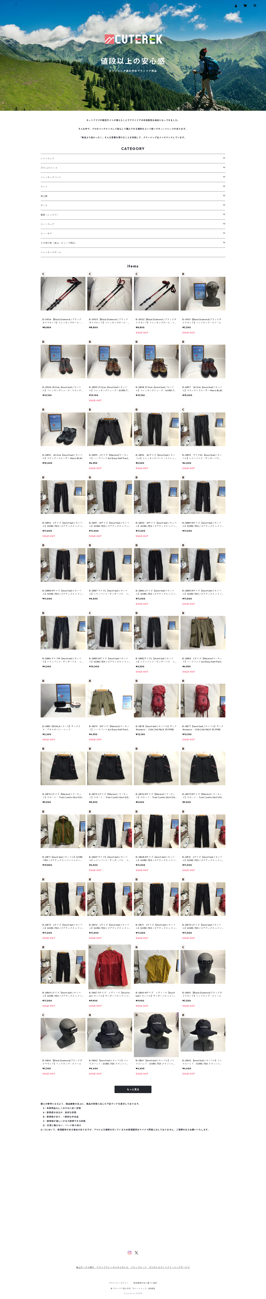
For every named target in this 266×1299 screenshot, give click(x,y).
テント (44, 186)
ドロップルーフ (139, 1267)
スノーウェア (47, 224)
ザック (44, 205)
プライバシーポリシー (119, 1283)
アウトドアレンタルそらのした (114, 1267)
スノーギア (46, 233)
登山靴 (44, 196)
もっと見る (133, 1089)
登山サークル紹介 (86, 1267)
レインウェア (47, 158)
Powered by (130, 1293)
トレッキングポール (51, 252)
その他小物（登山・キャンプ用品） (59, 243)
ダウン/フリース (49, 168)
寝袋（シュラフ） (50, 214)
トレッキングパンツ (51, 177)
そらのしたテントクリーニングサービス (169, 1267)
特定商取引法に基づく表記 (145, 1283)
